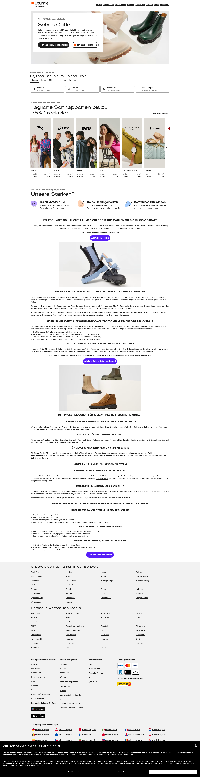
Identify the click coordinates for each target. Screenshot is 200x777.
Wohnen (63, 677)
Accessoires (64, 673)
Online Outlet (65, 686)
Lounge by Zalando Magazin (70, 704)
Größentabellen (94, 669)
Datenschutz (36, 673)
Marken (63, 691)
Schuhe (63, 669)
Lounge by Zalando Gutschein (71, 695)
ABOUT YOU (93, 682)
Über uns (34, 664)
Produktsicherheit (38, 698)
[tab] (34, 80)
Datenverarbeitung (38, 677)
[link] (164, 4)
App (61, 699)
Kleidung (63, 664)
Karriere (34, 690)
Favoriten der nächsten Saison (71, 708)
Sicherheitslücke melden (40, 694)
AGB (33, 681)
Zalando (92, 678)
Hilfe (90, 664)
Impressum (35, 669)
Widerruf (34, 686)
